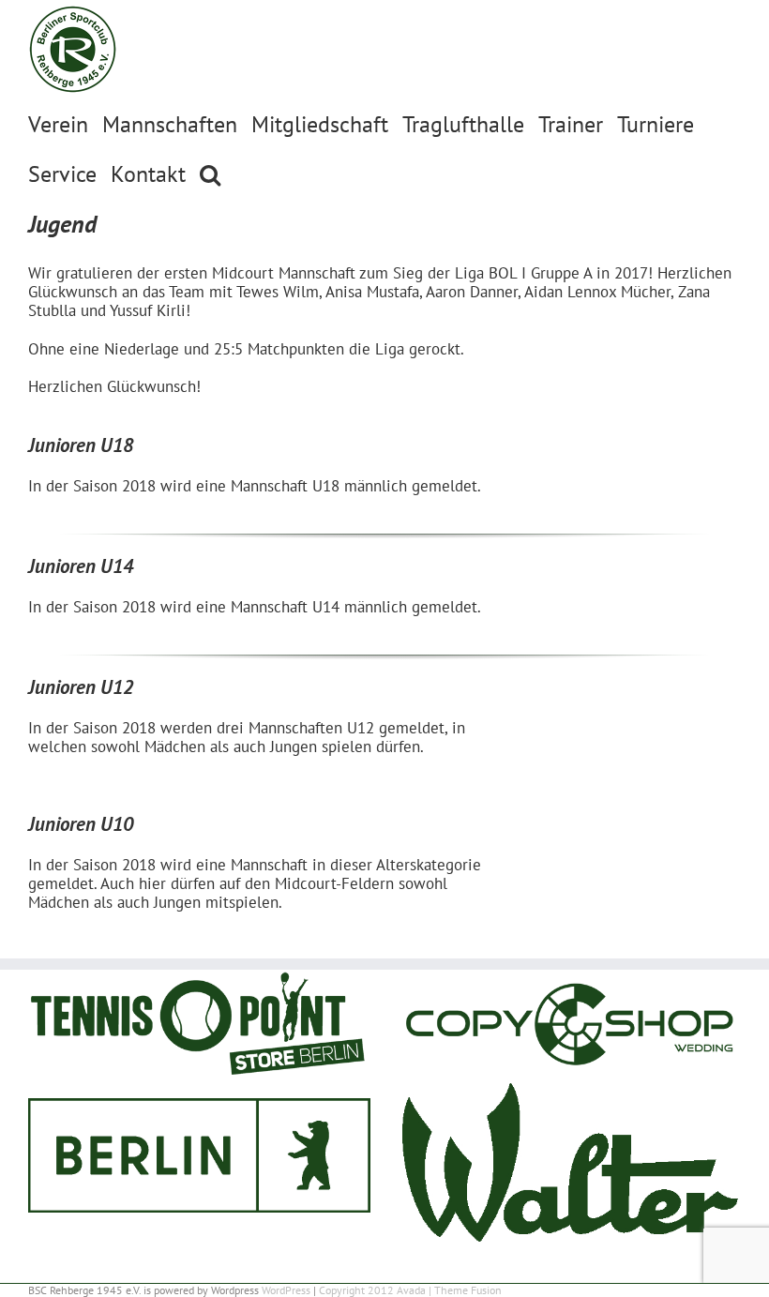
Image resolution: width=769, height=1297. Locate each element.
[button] (210, 173)
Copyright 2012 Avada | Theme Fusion (410, 1290)
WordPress (286, 1290)
